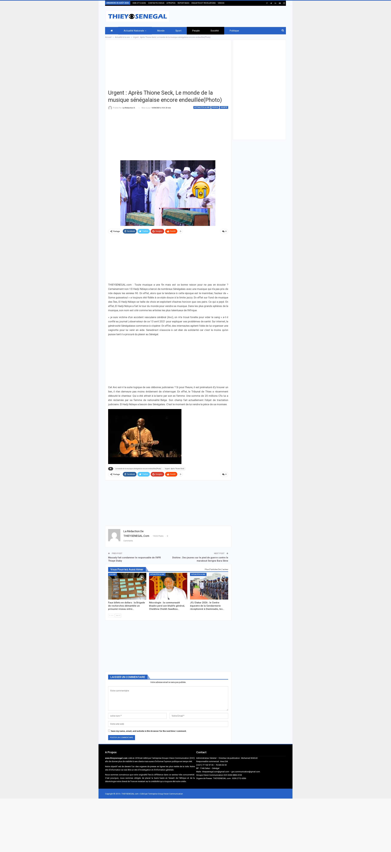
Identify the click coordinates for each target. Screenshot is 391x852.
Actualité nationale (134, 30)
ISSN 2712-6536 (139, 3)
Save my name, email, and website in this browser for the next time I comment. (148, 731)
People (196, 30)
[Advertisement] (230, 16)
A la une (113, 574)
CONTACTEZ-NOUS (156, 3)
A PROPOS (170, 3)
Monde (160, 30)
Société (215, 30)
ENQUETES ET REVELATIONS (204, 3)
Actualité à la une (202, 107)
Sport (178, 30)
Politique (234, 30)
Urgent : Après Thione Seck (174, 469)
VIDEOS (221, 3)
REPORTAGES (183, 3)
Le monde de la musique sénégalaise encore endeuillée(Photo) (138, 469)
